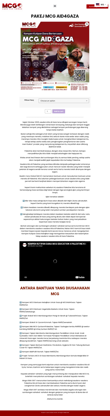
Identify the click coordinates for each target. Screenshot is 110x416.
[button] (55, 6)
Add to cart (58, 111)
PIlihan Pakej (29, 100)
